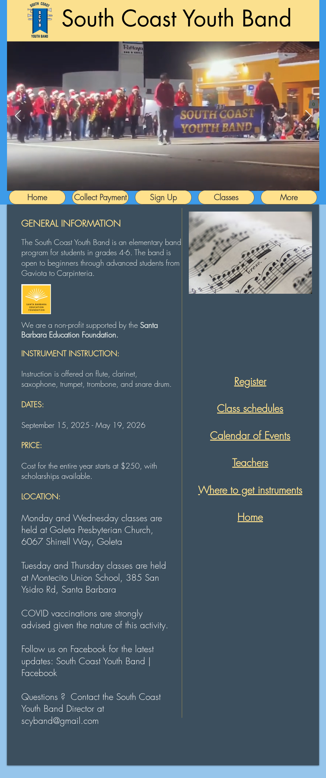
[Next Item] (308, 116)
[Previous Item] (18, 116)
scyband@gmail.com (60, 720)
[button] (313, 102)
